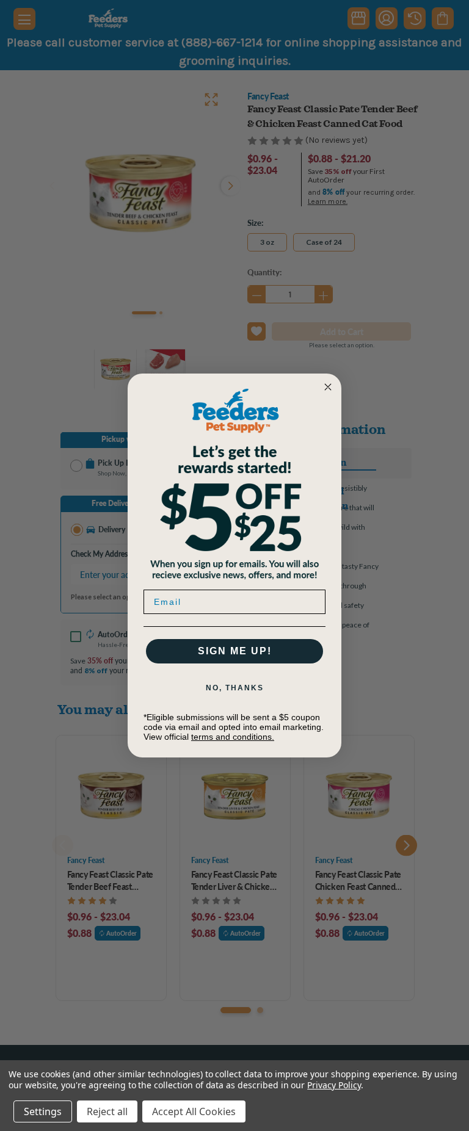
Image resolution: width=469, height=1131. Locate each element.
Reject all (107, 1111)
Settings (43, 1111)
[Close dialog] (328, 387)
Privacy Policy (333, 1085)
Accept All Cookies (194, 1111)
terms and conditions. (232, 737)
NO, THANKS (235, 688)
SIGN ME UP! (235, 651)
